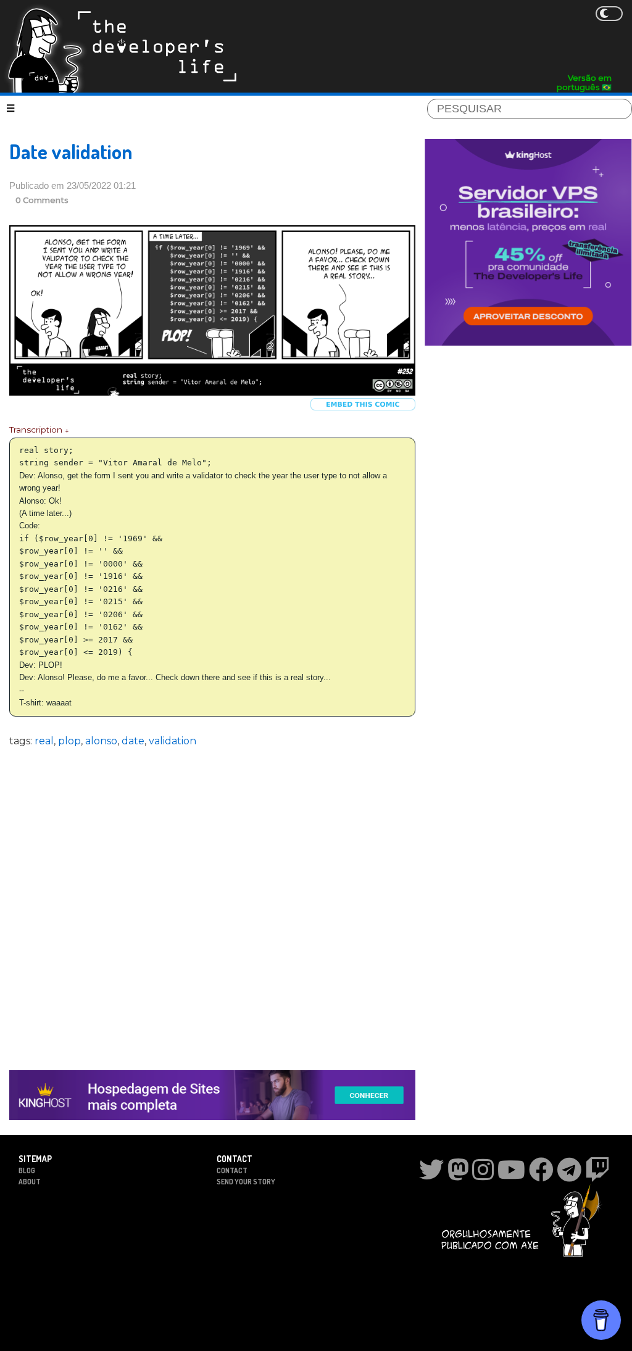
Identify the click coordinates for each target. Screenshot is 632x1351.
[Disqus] (212, 901)
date (133, 741)
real (44, 741)
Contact (232, 1170)
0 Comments (42, 200)
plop (69, 741)
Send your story (246, 1181)
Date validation (70, 151)
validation (172, 741)
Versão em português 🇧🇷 (584, 82)
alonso (101, 741)
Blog (27, 1170)
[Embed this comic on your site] (362, 407)
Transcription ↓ (39, 429)
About (30, 1181)
